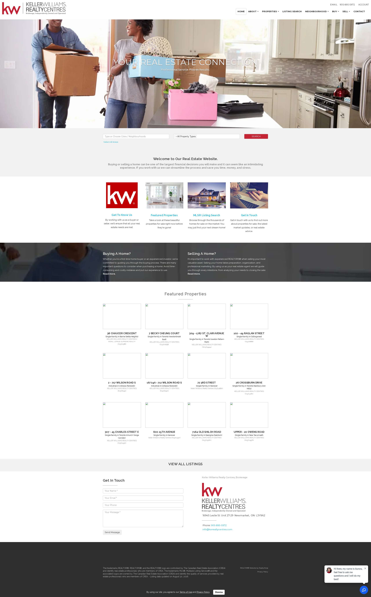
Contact (359, 11)
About (252, 11)
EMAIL (334, 4)
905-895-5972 (347, 4)
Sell (345, 11)
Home (241, 11)
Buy (335, 11)
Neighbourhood (316, 11)
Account (363, 4)
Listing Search (292, 11)
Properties (270, 11)
